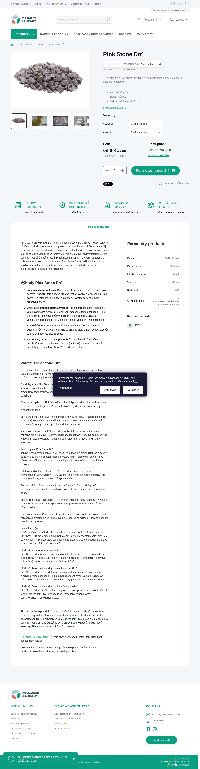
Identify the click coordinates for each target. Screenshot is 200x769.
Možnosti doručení (158, 156)
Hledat (108, 19)
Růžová (175, 258)
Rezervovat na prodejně (152, 170)
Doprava (15, 718)
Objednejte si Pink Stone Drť (37, 637)
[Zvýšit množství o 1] (122, 170)
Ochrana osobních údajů (23, 733)
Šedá (167, 258)
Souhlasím (133, 390)
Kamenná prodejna (20, 723)
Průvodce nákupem (20, 3)
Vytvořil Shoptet (181, 758)
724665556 (158, 720)
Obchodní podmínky (21, 728)
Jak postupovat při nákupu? (24, 714)
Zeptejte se (16, 738)
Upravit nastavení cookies (87, 762)
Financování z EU (63, 728)
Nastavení (66, 388)
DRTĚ (138, 325)
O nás (38, 3)
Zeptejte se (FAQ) (80, 3)
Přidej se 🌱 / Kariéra (56, 3)
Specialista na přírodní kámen (69, 714)
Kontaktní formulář (161, 740)
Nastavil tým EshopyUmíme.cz (174, 761)
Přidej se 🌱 (60, 723)
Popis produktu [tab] (98, 226)
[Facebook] (148, 728)
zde (136, 381)
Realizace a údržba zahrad (68, 718)
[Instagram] (154, 728)
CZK (179, 3)
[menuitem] (24, 34)
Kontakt (97, 3)
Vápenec (174, 266)
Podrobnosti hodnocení (151, 64)
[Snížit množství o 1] (107, 170)
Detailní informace (113, 108)
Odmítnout (110, 390)
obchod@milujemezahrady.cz (166, 714)
